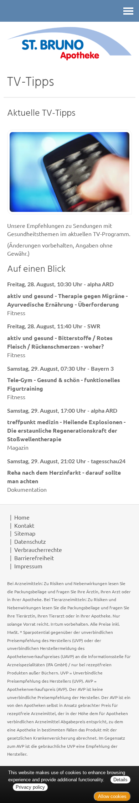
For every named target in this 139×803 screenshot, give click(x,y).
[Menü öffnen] (128, 11)
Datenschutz (30, 541)
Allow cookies (112, 796)
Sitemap (24, 533)
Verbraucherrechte (38, 549)
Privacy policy (30, 787)
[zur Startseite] (69, 43)
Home (22, 517)
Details (120, 779)
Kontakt (24, 525)
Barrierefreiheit (34, 557)
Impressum (28, 565)
